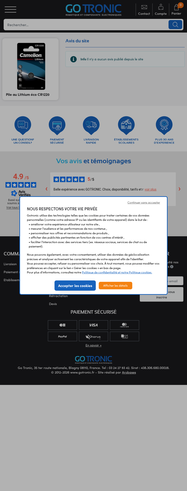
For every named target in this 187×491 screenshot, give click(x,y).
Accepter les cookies (75, 285)
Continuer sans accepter (143, 202)
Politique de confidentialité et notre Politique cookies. (117, 272)
